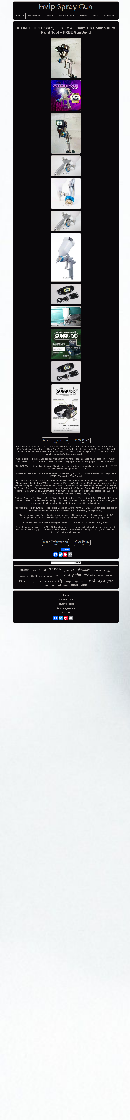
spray (55, 569)
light (53, 585)
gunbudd (69, 570)
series (83, 581)
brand (100, 576)
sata (66, 574)
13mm (22, 581)
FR (68, 613)
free (110, 581)
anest (34, 576)
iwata (108, 575)
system (65, 585)
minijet (68, 582)
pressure (42, 582)
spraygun (32, 582)
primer (46, 585)
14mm (83, 584)
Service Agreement (65, 608)
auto (57, 575)
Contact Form (66, 599)
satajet (76, 582)
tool (59, 585)
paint (76, 574)
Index (66, 595)
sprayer (74, 584)
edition (109, 571)
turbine (34, 571)
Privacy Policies (66, 604)
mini (50, 581)
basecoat (42, 576)
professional (99, 570)
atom (42, 570)
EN (63, 613)
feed (92, 581)
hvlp (59, 580)
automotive (24, 576)
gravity (89, 575)
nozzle (24, 570)
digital (101, 581)
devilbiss (84, 569)
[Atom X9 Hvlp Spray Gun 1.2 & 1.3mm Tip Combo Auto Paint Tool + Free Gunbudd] (66, 58)
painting (49, 576)
